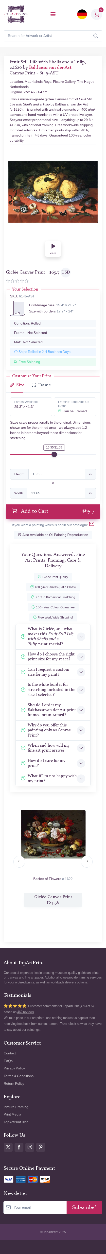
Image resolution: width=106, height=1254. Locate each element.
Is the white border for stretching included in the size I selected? (51, 690)
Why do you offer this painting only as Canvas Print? (49, 730)
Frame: (30, 333)
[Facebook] (19, 1147)
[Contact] (91, 525)
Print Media (12, 1114)
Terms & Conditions (19, 1076)
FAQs (8, 1061)
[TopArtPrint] (16, 14)
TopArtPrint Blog (16, 1122)
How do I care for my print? (46, 763)
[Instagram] (29, 1147)
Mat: (28, 342)
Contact (10, 1053)
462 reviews (25, 1012)
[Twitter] (8, 1147)
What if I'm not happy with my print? (52, 778)
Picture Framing (16, 1107)
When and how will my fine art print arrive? (49, 748)
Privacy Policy (14, 1068)
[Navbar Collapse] (53, 14)
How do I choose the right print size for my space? (51, 656)
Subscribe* (84, 1207)
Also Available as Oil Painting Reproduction (55, 535)
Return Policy (14, 1084)
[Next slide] (87, 862)
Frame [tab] (44, 385)
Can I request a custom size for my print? (48, 672)
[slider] (54, 454)
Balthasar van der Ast (50, 67)
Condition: (27, 323)
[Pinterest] (40, 1147)
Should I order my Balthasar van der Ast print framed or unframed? (52, 710)
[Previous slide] (19, 862)
